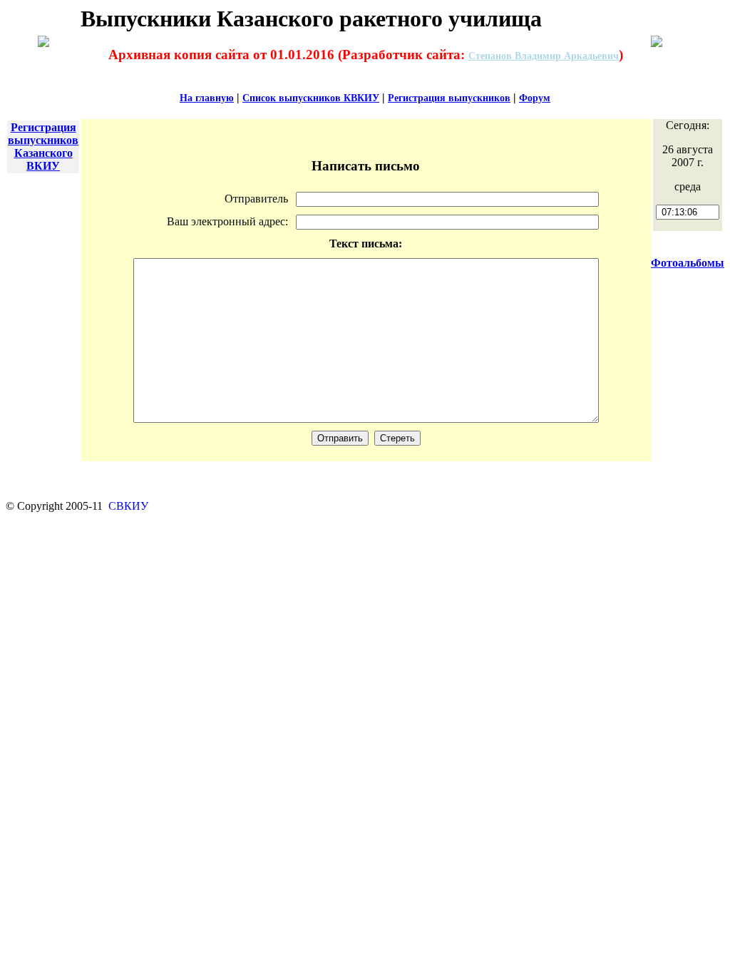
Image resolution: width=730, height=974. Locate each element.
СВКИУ (127, 506)
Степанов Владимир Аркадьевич (543, 56)
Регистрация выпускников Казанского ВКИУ (43, 146)
